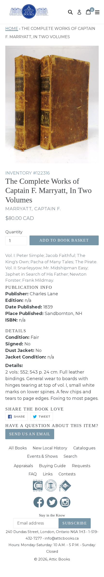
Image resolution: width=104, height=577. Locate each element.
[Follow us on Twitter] (52, 503)
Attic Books (59, 559)
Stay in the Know (52, 515)
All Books (18, 448)
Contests (67, 474)
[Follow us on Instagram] (65, 503)
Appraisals (23, 465)
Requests (81, 465)
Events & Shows (42, 456)
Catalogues (84, 448)
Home (11, 28)
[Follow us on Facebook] (39, 503)
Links (47, 474)
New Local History (50, 448)
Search (70, 456)
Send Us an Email (29, 434)
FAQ (33, 474)
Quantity (13, 232)
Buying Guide (52, 465)
